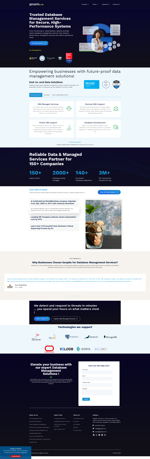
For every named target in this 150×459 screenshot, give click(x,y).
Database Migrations (35, 433)
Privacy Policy (77, 430)
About (94, 4)
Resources (105, 4)
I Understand (15, 456)
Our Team (76, 421)
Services (84, 4)
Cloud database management (37, 424)
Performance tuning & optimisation (39, 427)
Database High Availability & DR (38, 430)
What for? (24, 452)
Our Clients (76, 424)
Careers (75, 427)
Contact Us (116, 4)
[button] (84, 4)
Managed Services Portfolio (62, 421)
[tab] (35, 95)
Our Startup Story (78, 418)
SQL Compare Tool (59, 429)
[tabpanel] (75, 282)
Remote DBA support (35, 421)
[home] (36, 4)
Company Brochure (59, 418)
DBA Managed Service (35, 418)
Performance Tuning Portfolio (60, 425)
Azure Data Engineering (36, 436)
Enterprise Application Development (39, 439)
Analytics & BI (33, 442)
